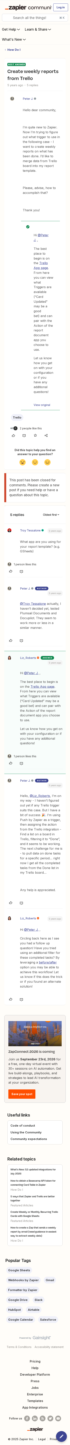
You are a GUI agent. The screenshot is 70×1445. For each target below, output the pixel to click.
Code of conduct (22, 1125)
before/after (48, 962)
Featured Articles (21, 1205)
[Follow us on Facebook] (27, 1418)
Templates (35, 1401)
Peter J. (28, 99)
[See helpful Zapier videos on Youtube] (58, 1418)
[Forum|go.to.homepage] (26, 7)
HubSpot (14, 1310)
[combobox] (35, 17)
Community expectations (28, 1139)
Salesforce (48, 1319)
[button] (60, 7)
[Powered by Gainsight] (35, 1339)
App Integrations (35, 1407)
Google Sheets (19, 1270)
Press (35, 1381)
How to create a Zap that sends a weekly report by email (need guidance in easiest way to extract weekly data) (33, 1231)
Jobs (35, 1388)
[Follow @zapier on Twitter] (50, 1418)
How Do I (13, 50)
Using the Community (26, 1132)
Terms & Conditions (19, 1347)
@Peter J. (31, 673)
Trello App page (42, 687)
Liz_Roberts (28, 658)
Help (35, 1368)
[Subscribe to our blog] (43, 1418)
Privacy (55, 1439)
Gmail (50, 1280)
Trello (17, 417)
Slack (39, 1300)
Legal (42, 1439)
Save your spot (21, 1094)
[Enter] (6, 17)
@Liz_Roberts (40, 796)
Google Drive (18, 1300)
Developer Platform (35, 1374)
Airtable (33, 1310)
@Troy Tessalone (33, 604)
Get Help (9, 29)
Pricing (35, 1361)
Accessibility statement (49, 1347)
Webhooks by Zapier (23, 1280)
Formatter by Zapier (22, 1290)
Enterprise (35, 1394)
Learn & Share (36, 29)
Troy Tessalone (30, 530)
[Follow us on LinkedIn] (35, 1418)
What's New (12, 39)
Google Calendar (20, 1319)
